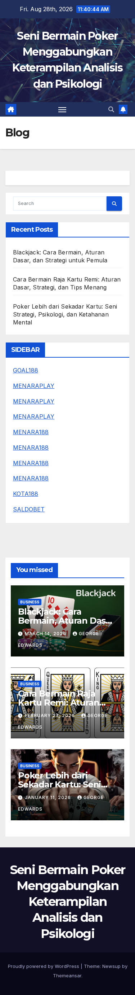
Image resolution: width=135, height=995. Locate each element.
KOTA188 (25, 493)
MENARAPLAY (33, 385)
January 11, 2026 (48, 797)
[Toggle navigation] (62, 109)
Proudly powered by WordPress (44, 966)
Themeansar (67, 975)
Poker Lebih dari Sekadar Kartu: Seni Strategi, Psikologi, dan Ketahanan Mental (65, 314)
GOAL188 (25, 370)
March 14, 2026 (46, 633)
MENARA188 (31, 432)
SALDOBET (29, 509)
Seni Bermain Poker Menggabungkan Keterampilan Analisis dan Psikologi (67, 901)
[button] (111, 109)
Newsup (111, 966)
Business (29, 602)
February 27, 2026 (50, 715)
